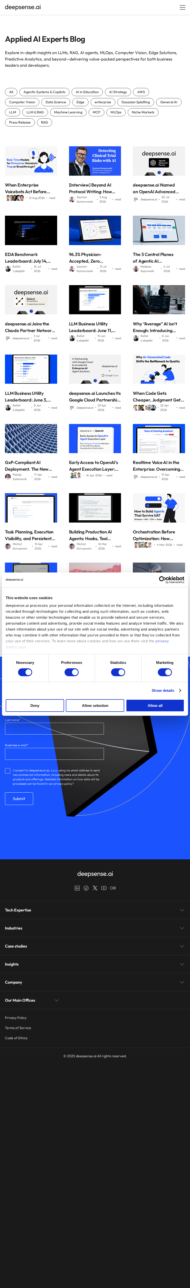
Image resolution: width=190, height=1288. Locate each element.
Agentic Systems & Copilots (44, 92)
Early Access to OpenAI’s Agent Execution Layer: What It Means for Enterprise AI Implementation (93, 466)
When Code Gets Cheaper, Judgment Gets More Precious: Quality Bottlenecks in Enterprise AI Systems (158, 396)
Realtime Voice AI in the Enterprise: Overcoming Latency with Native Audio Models (159, 466)
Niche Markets (143, 112)
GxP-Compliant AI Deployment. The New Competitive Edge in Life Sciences (29, 466)
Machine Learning (68, 112)
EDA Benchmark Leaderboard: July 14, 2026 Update (26, 258)
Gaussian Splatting (135, 102)
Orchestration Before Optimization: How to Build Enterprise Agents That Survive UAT (158, 535)
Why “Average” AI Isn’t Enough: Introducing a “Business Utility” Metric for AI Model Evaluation (158, 327)
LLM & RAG (35, 112)
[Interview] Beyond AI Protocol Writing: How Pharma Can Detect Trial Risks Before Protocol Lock (93, 188)
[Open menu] (183, 7)
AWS (141, 92)
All (11, 92)
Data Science (56, 102)
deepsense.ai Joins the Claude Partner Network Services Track (29, 327)
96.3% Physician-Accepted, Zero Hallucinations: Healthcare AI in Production (85, 258)
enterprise (103, 102)
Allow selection (95, 705)
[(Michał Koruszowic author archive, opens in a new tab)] (8, 547)
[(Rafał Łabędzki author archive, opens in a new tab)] (8, 270)
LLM (12, 112)
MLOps (116, 112)
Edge (80, 102)
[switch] (72, 672)
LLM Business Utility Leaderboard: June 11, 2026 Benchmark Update (94, 327)
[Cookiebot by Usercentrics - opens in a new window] (162, 579)
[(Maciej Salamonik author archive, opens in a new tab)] (8, 478)
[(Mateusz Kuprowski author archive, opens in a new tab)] (136, 270)
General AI (168, 102)
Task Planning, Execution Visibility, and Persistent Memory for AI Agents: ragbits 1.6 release (29, 535)
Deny (34, 705)
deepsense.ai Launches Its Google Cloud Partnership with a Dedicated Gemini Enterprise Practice (95, 396)
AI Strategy (118, 92)
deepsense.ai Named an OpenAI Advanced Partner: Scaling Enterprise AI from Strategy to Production (155, 188)
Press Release (20, 122)
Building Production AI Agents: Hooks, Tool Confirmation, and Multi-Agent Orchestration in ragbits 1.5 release (93, 535)
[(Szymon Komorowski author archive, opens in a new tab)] (72, 200)
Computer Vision (22, 102)
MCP (96, 112)
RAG (44, 122)
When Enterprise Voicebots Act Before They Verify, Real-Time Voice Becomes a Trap (27, 188)
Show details (163, 690)
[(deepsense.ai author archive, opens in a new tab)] (136, 200)
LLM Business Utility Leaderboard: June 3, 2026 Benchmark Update (30, 396)
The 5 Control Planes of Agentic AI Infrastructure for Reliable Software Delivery (153, 258)
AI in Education (87, 92)
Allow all (155, 705)
